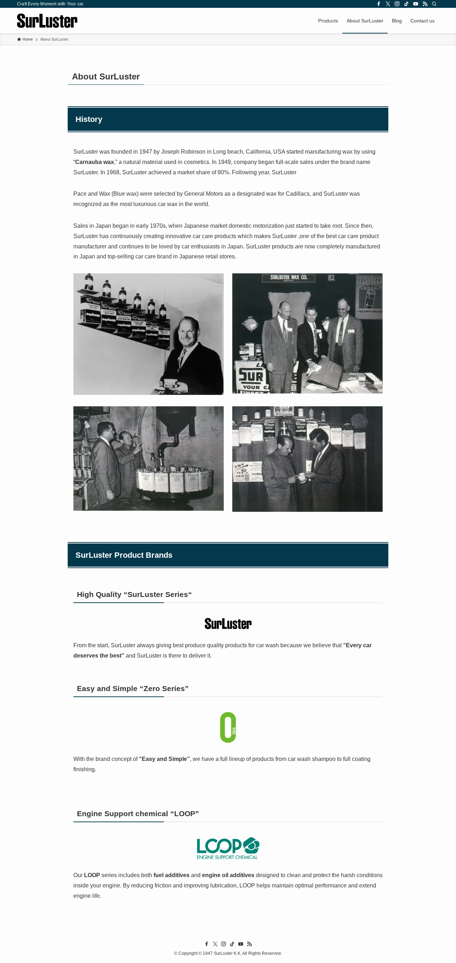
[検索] (434, 4)
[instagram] (397, 4)
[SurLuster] (47, 21)
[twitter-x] (388, 4)
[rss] (425, 4)
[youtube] (415, 4)
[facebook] (378, 4)
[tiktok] (406, 4)
